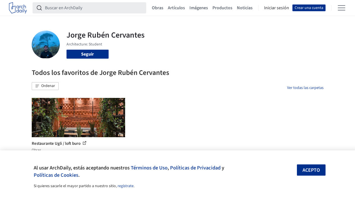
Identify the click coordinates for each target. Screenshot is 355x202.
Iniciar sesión (276, 8)
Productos (222, 8)
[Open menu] (341, 7)
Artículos (176, 8)
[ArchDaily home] (18, 7)
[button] (45, 86)
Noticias (245, 8)
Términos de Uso (149, 167)
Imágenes (198, 8)
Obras (157, 8)
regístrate (126, 186)
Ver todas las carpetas (305, 88)
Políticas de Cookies (56, 175)
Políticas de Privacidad (195, 167)
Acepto (311, 170)
